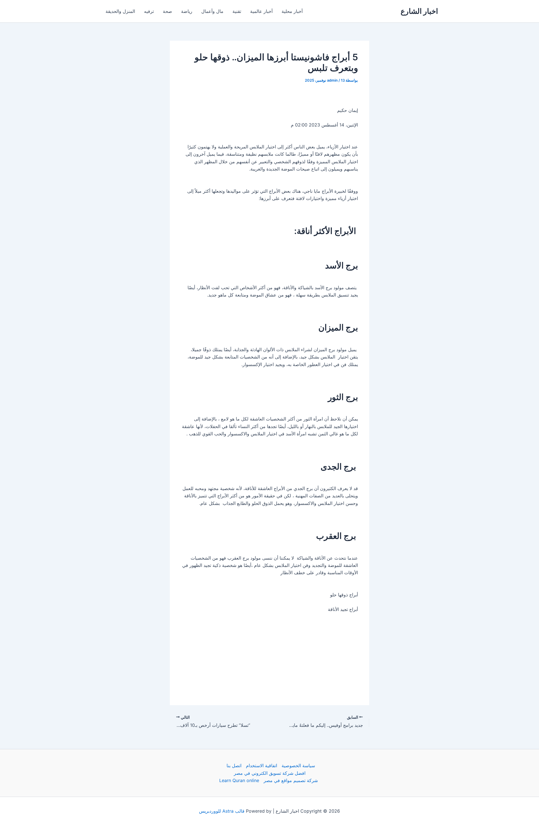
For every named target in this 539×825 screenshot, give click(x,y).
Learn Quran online (239, 780)
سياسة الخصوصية (298, 765)
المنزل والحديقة (120, 11)
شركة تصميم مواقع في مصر (291, 780)
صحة (167, 11)
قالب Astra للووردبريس (222, 811)
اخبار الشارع (419, 11)
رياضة (186, 11)
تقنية (236, 11)
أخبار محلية (292, 11)
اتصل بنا (234, 765)
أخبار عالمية (261, 11)
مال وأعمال (212, 11)
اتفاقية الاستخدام (261, 765)
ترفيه (149, 11)
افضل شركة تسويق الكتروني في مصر (269, 773)
